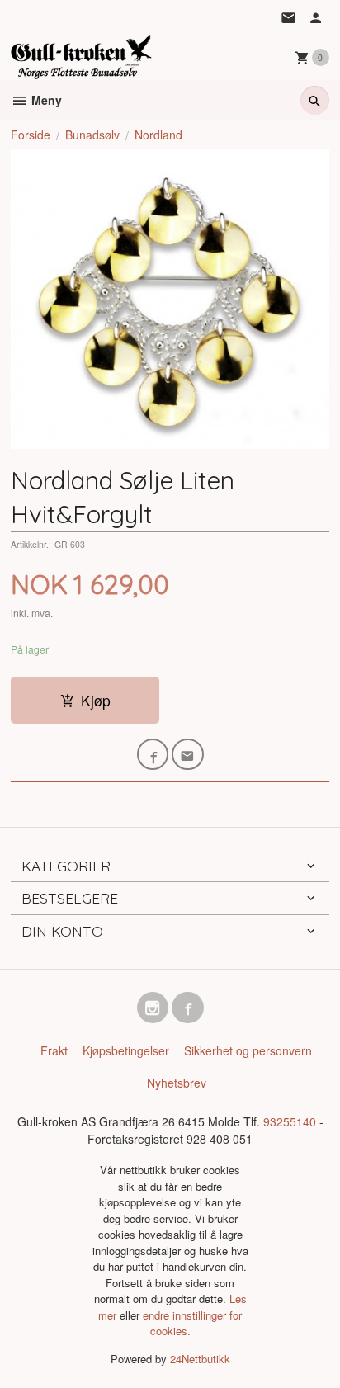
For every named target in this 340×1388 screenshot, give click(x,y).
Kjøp (96, 700)
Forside (30, 134)
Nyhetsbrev (176, 1082)
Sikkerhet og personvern (248, 1050)
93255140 (289, 1121)
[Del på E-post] (188, 755)
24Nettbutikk (200, 1359)
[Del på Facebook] (153, 755)
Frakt (54, 1050)
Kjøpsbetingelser (126, 1050)
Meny (45, 100)
